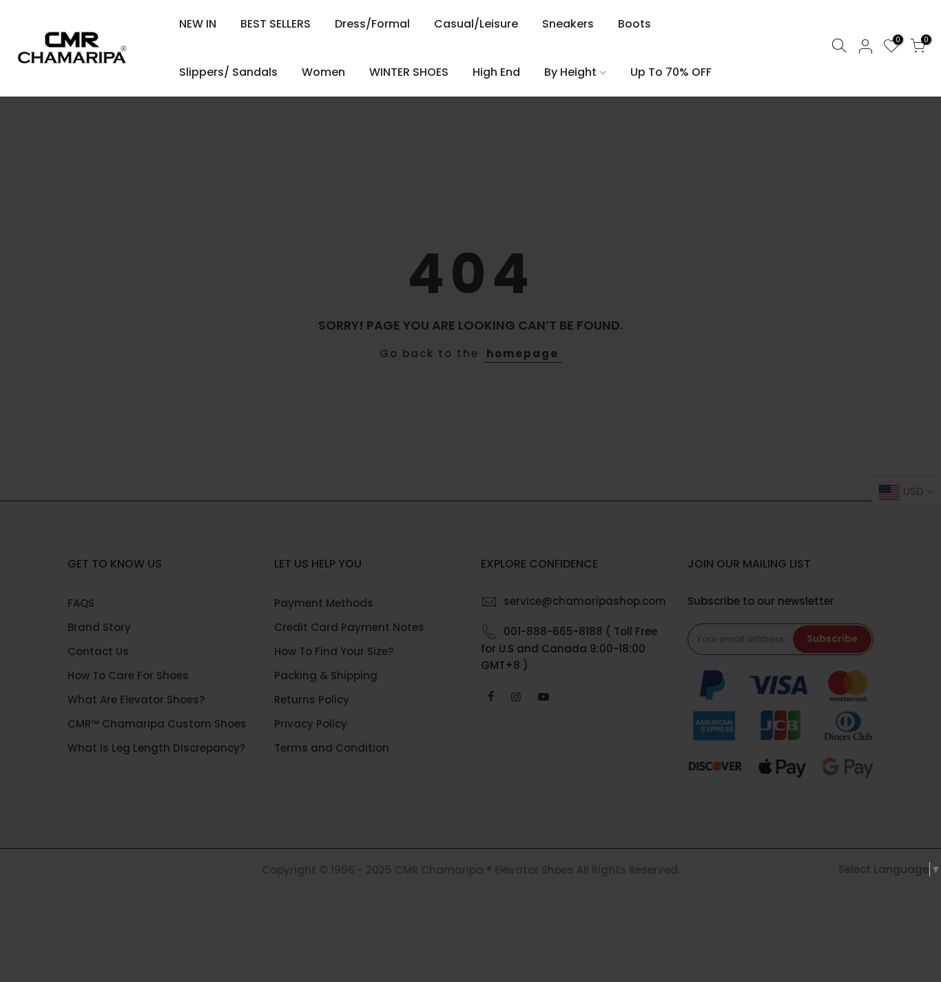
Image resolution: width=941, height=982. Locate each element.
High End (496, 72)
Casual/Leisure (476, 24)
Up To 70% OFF (671, 72)
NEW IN (197, 24)
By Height (570, 72)
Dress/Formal (372, 24)
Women (323, 72)
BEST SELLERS (275, 24)
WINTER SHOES (408, 72)
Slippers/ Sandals (228, 72)
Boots (634, 24)
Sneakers (568, 24)
